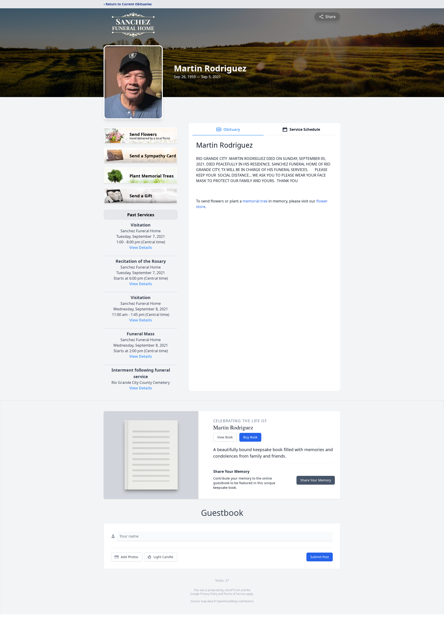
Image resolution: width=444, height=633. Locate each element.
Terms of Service (234, 594)
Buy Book (250, 437)
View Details (140, 247)
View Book (225, 437)
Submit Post (319, 557)
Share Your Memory (315, 480)
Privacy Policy (209, 594)
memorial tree (255, 201)
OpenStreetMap (227, 601)
